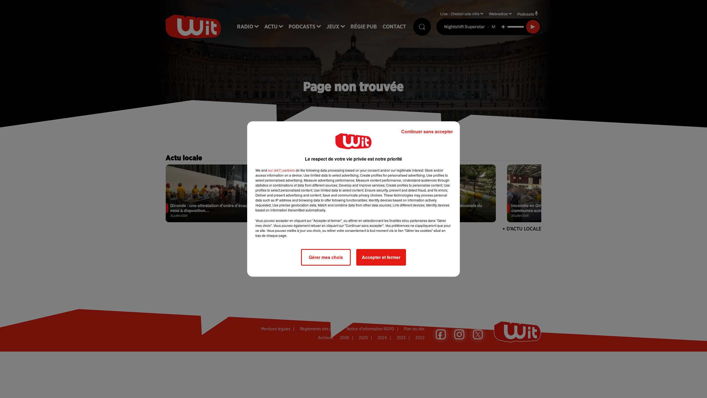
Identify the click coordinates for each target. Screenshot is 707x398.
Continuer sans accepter (427, 131)
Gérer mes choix (326, 257)
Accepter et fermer (381, 257)
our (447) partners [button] (281, 170)
